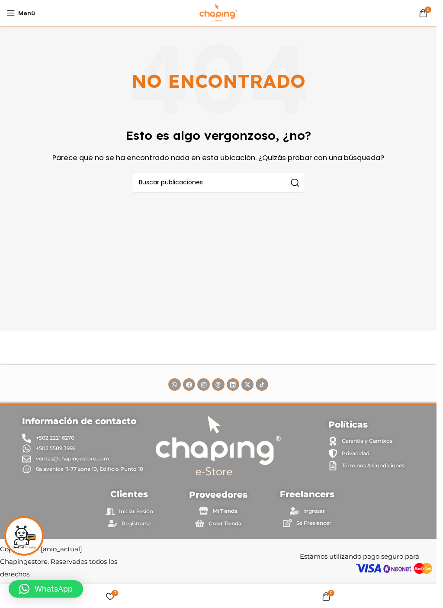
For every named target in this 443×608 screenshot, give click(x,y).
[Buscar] (295, 183)
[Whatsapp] (174, 384)
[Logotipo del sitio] (218, 12)
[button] (46, 589)
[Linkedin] (233, 384)
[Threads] (218, 384)
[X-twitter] (247, 384)
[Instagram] (203, 384)
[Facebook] (189, 384)
